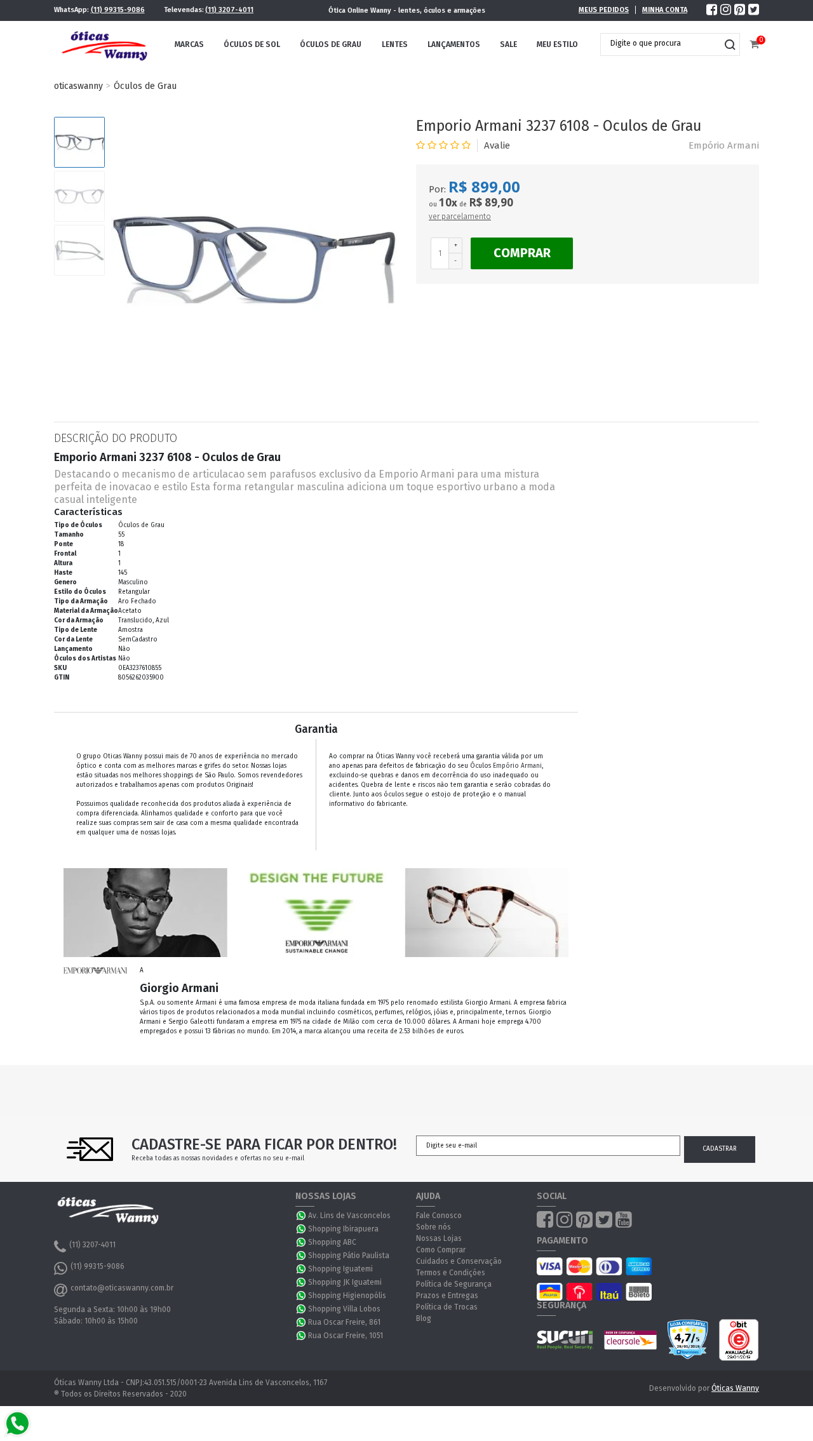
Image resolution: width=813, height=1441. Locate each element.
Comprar (522, 252)
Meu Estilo (557, 44)
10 (448, 203)
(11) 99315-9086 (118, 10)
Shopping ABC (332, 1242)
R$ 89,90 (491, 202)
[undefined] (254, 260)
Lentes (395, 44)
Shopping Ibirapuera (343, 1228)
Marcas (189, 44)
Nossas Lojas (439, 1238)
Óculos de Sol (252, 44)
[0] (754, 45)
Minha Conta (664, 10)
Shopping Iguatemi (340, 1268)
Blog (423, 1318)
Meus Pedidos (604, 10)
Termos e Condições (450, 1272)
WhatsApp (301, 1215)
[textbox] (660, 43)
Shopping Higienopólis (347, 1295)
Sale (508, 44)
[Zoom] (79, 142)
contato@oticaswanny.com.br (122, 1287)
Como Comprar (441, 1249)
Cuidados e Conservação (459, 1261)
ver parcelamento (460, 216)
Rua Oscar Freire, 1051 (345, 1335)
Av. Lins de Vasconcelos (349, 1215)
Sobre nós (433, 1227)
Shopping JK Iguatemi (345, 1282)
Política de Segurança (454, 1284)
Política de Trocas (447, 1307)
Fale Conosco (439, 1215)
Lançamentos (453, 44)
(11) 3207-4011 (229, 10)
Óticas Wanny (735, 1388)
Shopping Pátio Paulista (348, 1255)
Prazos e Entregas (447, 1295)
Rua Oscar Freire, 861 (344, 1322)
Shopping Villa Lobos (344, 1308)
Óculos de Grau (330, 44)
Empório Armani (724, 145)
